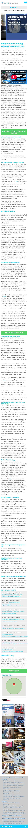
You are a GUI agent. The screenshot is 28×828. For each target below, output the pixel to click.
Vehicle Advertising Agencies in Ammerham (13, 812)
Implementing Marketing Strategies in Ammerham (12, 824)
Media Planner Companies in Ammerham (12, 817)
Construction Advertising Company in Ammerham (12, 808)
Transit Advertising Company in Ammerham (13, 796)
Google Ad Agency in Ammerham (11, 790)
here (17, 181)
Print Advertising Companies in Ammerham (13, 784)
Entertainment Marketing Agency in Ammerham (11, 803)
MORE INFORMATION (14, 333)
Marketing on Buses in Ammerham (11, 795)
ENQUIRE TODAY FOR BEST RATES (14, 132)
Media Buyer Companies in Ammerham (11, 815)
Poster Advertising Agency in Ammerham (13, 785)
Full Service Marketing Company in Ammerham (13, 818)
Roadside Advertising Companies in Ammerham (12, 788)
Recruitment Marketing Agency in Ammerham (14, 813)
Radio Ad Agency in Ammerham (11, 781)
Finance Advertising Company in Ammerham (14, 810)
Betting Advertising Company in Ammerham (14, 806)
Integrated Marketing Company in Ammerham (13, 777)
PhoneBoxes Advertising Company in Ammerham (12, 798)
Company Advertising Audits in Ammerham (13, 821)
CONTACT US (14, 671)
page (4, 296)
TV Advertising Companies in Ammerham (13, 782)
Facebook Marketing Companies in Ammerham (11, 792)
